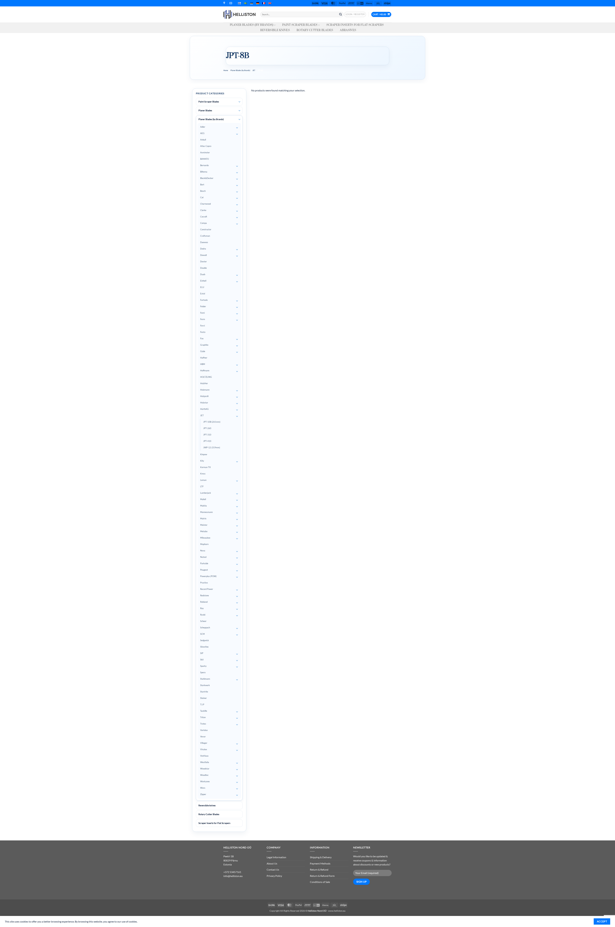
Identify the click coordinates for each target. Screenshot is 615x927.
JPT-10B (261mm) (211, 422)
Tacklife (203, 711)
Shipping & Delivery (321, 857)
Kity (202, 460)
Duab (202, 274)
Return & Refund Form (322, 875)
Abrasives (348, 30)
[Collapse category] (239, 119)
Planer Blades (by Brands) (251, 25)
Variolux (204, 730)
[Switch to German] (258, 3)
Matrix (203, 518)
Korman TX (205, 467)
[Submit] (340, 14)
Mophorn (204, 544)
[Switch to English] (270, 3)
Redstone (204, 595)
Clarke (203, 210)
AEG (202, 133)
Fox (202, 338)
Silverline (204, 646)
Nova (202, 550)
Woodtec (204, 775)
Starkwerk (205, 685)
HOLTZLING (206, 377)
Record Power (206, 589)
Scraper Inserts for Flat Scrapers (355, 25)
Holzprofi (204, 396)
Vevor (203, 736)
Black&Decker (206, 178)
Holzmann (204, 389)
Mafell (203, 499)
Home (225, 70)
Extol (202, 293)
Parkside (204, 563)
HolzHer (204, 383)
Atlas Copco (205, 146)
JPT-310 (207, 434)
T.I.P (202, 704)
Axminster (205, 152)
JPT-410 (207, 441)
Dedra (203, 248)
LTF (202, 486)
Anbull (203, 139)
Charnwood (205, 203)
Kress (202, 473)
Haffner (203, 357)
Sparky (203, 666)
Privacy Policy (274, 875)
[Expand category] (239, 102)
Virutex (203, 749)
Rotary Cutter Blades (315, 30)
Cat (202, 197)
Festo (202, 332)
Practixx (204, 582)
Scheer (203, 621)
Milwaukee (205, 537)
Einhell (203, 280)
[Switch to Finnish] (239, 3)
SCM (202, 634)
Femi (202, 313)
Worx (202, 788)
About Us (272, 863)
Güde (202, 351)
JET (253, 70)
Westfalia (204, 762)
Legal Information (276, 857)
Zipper (203, 794)
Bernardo (204, 165)
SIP (201, 653)
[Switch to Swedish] (245, 3)
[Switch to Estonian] (252, 3)
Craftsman (205, 236)
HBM (202, 364)
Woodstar (204, 768)
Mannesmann (206, 512)
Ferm (202, 319)
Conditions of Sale (320, 881)
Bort (202, 184)
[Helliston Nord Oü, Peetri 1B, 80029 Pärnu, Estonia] (224, 3)
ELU (202, 287)
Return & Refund (319, 869)
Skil (201, 659)
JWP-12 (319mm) (211, 447)
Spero (202, 672)
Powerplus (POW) (208, 576)
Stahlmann (205, 679)
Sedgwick (204, 640)
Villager (203, 743)
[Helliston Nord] (239, 14)
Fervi (202, 325)
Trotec (203, 723)
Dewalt (203, 255)
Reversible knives (275, 30)
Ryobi (202, 614)
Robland (204, 602)
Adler (202, 127)
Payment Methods (320, 863)
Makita (203, 505)
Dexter (203, 261)
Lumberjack (205, 493)
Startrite (204, 691)
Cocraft (203, 216)
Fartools (204, 300)
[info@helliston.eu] (231, 3)
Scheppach (205, 627)
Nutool (203, 557)
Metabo (203, 531)
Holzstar (204, 402)
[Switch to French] (264, 3)
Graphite (204, 345)
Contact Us (273, 869)
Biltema (203, 171)
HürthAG (204, 409)
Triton (203, 717)
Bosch (203, 191)
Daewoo (204, 242)
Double (203, 268)
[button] (355, 14)
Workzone (205, 781)
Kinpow (203, 454)
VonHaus (204, 755)
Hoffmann (204, 370)
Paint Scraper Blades (299, 25)
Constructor (205, 229)
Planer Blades (205, 110)
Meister (203, 525)
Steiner (203, 698)
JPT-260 (207, 428)
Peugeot (204, 570)
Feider (203, 306)
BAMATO (204, 159)
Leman (203, 480)
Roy (202, 608)
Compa (203, 223)
